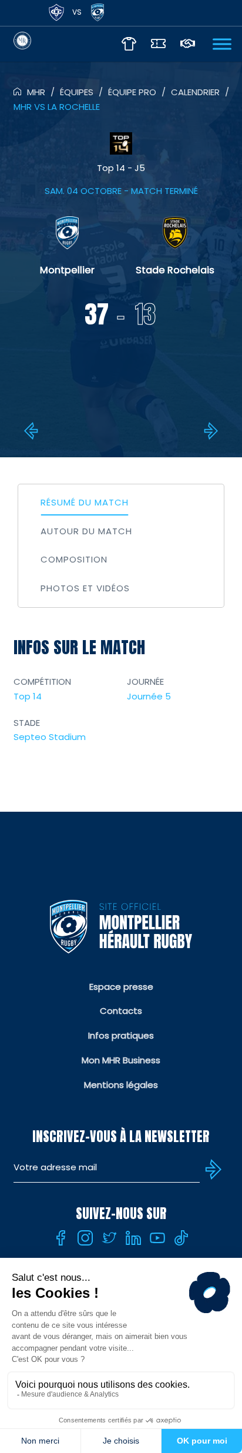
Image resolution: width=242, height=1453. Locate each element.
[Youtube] (157, 1238)
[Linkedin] (133, 1238)
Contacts (121, 1011)
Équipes (76, 92)
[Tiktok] (181, 1238)
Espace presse (121, 986)
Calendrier (195, 92)
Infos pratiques (121, 1035)
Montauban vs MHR (33, 431)
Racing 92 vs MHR (209, 431)
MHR (36, 92)
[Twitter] (109, 1238)
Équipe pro (132, 92)
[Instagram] (85, 1238)
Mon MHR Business (121, 1060)
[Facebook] (61, 1238)
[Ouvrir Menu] (222, 43)
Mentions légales (121, 1085)
